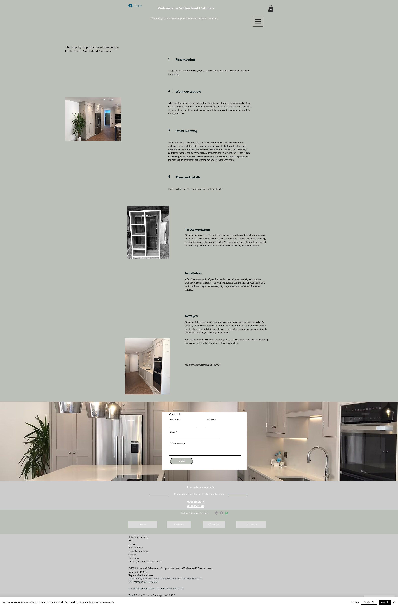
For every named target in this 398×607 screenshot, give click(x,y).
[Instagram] (216, 513)
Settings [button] (355, 602)
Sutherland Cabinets (138, 537)
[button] (258, 21)
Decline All (369, 602)
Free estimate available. (201, 487)
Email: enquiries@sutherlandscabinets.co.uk (199, 494)
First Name (175, 420)
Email (172, 432)
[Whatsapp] (226, 513)
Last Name (211, 420)
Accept (384, 602)
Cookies (132, 554)
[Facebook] (221, 513)
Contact (132, 544)
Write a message (177, 443)
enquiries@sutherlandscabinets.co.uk (203, 365)
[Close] (394, 602)
